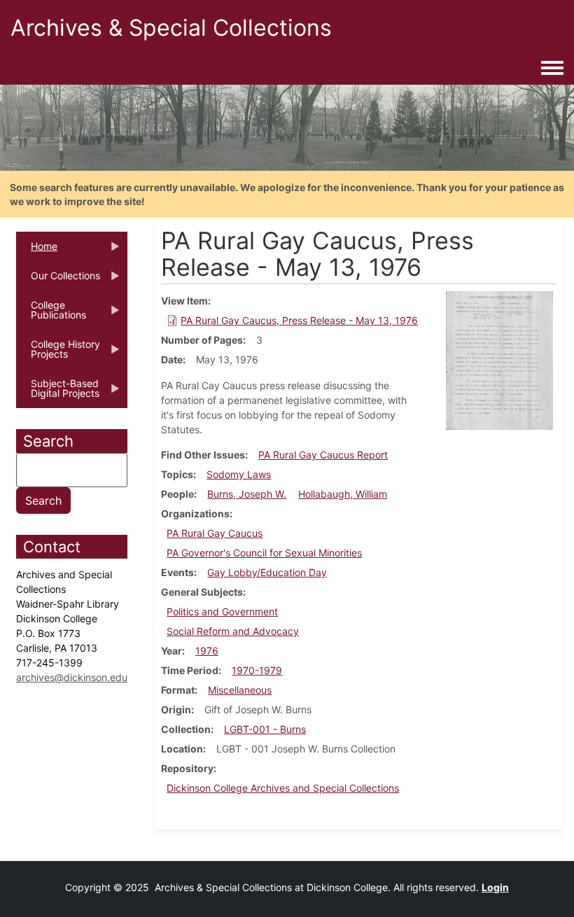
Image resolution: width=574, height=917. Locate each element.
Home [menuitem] (36, 250)
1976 (206, 651)
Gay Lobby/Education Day (267, 572)
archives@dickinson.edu (71, 677)
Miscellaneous (240, 690)
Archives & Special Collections (171, 27)
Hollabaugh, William (342, 494)
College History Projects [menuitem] (58, 353)
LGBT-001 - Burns (265, 729)
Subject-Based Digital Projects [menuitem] (57, 392)
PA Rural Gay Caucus (214, 533)
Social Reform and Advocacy (233, 631)
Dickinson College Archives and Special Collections (283, 788)
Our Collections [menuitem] (58, 280)
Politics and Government (222, 611)
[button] (499, 359)
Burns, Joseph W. (246, 494)
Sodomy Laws (238, 474)
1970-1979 (257, 670)
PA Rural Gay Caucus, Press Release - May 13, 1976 (299, 320)
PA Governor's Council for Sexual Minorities (264, 553)
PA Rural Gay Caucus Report (323, 455)
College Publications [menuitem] (51, 314)
